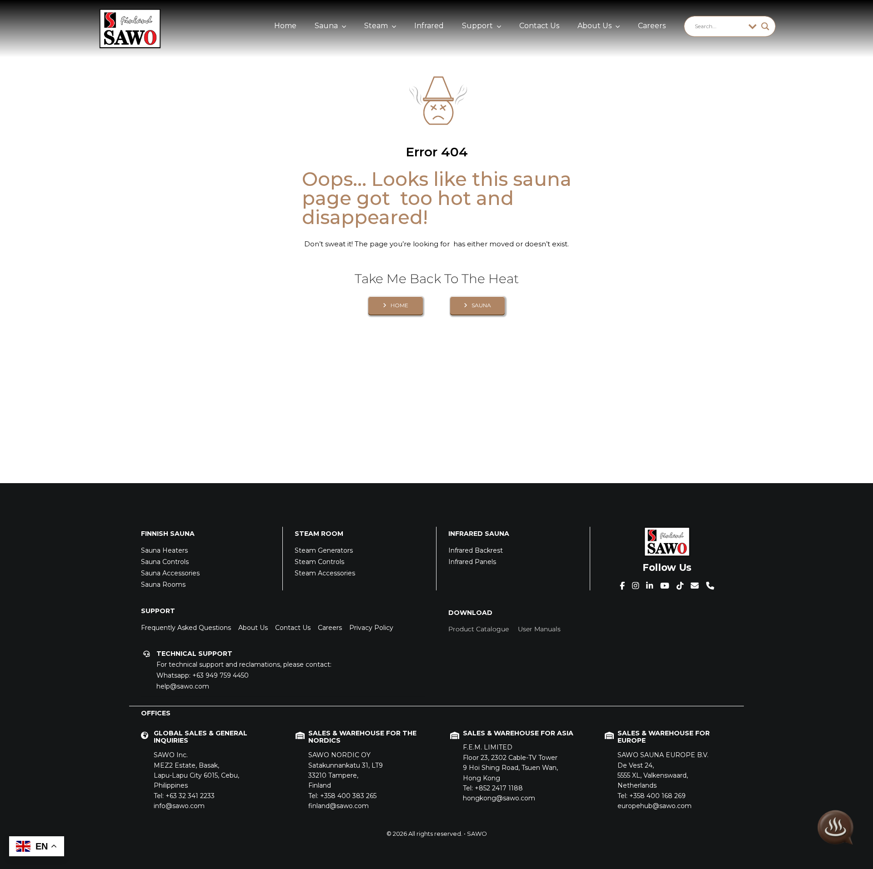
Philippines (196, 770)
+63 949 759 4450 (220, 675)
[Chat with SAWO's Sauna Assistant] (835, 824)
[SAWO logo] (130, 12)
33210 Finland (345, 770)
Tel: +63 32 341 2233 (184, 796)
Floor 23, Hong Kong (510, 762)
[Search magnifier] (765, 26)
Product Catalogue (478, 629)
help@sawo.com (182, 686)
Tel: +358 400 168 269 (651, 796)
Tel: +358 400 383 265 (342, 796)
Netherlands (662, 770)
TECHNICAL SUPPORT (194, 653)
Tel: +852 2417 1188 (493, 788)
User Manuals (539, 629)
